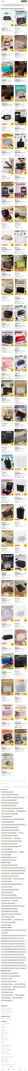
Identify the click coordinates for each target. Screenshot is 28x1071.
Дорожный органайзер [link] (6, 525)
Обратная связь (4, 1058)
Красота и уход (4, 1037)
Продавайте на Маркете (6, 1009)
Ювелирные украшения (6, 1053)
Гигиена (2, 1029)
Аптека (2, 1036)
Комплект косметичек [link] (6, 55)
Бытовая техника (4, 1027)
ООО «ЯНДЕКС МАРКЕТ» (9, 1064)
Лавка (8, 1069)
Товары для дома (4, 1034)
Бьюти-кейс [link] (17, 29)
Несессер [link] (6, 274)
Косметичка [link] (6, 29)
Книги (2, 1043)
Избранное (14, 1069)
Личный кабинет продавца (6, 1008)
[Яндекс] (10, 1066)
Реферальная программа (6, 1018)
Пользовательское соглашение (7, 1056)
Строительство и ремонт (6, 1050)
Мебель (2, 1025)
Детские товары (4, 1052)
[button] (26, 5)
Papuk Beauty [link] (18, 723)
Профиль (25, 1069)
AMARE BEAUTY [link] (18, 80)
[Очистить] (22, 5)
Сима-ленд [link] (17, 152)
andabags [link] (4, 54)
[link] (7, 792)
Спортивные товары (5, 1046)
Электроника (4, 1030)
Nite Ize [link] (3, 29)
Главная (3, 1069)
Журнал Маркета (4, 1062)
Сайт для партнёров (5, 1013)
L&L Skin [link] (16, 54)
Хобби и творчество (5, 1039)
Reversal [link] (4, 400)
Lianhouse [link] (4, 274)
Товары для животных (5, 1048)
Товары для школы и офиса (6, 1045)
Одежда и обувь (4, 1032)
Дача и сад (3, 1041)
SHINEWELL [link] (4, 80)
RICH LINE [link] (4, 324)
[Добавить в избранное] (12, 11)
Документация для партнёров (7, 1011)
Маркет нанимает (4, 1060)
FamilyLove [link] (4, 772)
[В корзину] (12, 25)
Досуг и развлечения (5, 1023)
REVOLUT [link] (3, 374)
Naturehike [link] (4, 249)
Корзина (19, 1069)
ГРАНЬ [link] (16, 698)
